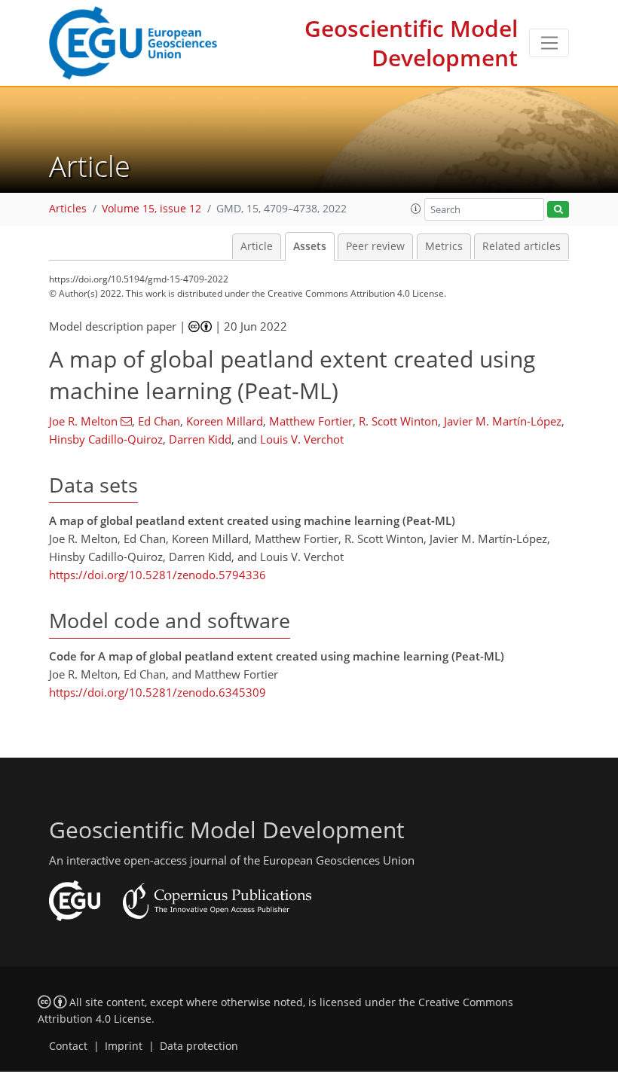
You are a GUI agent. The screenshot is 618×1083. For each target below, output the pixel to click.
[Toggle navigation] (549, 43)
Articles (68, 208)
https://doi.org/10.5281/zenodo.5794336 (157, 574)
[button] (416, 208)
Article (256, 246)
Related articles (521, 246)
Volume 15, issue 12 (151, 208)
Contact (68, 1046)
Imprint (123, 1046)
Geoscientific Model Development (411, 43)
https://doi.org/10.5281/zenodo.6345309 (157, 692)
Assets (309, 246)
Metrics (444, 246)
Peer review (375, 246)
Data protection (199, 1046)
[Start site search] (558, 209)
